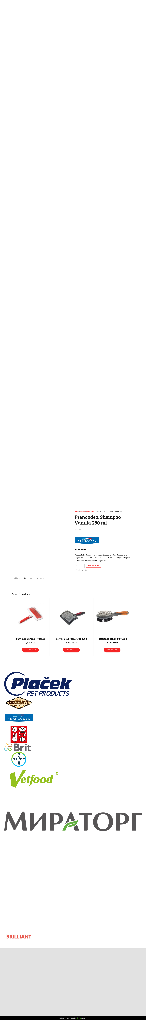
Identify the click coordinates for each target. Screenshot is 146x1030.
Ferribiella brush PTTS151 (30, 638)
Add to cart (93, 566)
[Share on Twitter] (79, 570)
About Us (88, 966)
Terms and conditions (93, 976)
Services (88, 957)
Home (77, 511)
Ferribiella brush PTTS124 (112, 638)
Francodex (90, 511)
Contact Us (89, 970)
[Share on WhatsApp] (86, 570)
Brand (82, 511)
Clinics (87, 960)
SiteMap (88, 983)
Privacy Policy (90, 979)
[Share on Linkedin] (82, 570)
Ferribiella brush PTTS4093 (71, 638)
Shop (87, 963)
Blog (86, 973)
